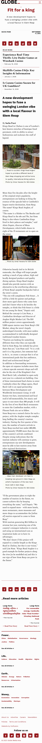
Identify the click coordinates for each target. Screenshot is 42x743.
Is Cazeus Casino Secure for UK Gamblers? (19, 84)
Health (21, 659)
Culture (4, 659)
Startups (17, 701)
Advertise (14, 717)
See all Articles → (8, 648)
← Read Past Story (10, 626)
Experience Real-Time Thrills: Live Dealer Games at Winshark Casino (20, 58)
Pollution (26, 676)
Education (12, 659)
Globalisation (12, 638)
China (4, 638)
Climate (4, 676)
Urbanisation (15, 680)
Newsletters (32, 717)
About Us (5, 717)
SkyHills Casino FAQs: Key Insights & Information (18, 71)
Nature (18, 676)
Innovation (15, 697)
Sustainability (7, 701)
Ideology (33, 638)
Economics (5, 697)
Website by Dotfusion (10, 726)
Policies (4, 722)
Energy (11, 676)
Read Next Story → (31, 626)
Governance (23, 638)
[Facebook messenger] (35, 43)
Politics (11, 642)
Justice (4, 642)
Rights (36, 659)
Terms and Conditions (17, 722)
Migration (28, 659)
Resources (5, 680)
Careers (23, 717)
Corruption (25, 697)
